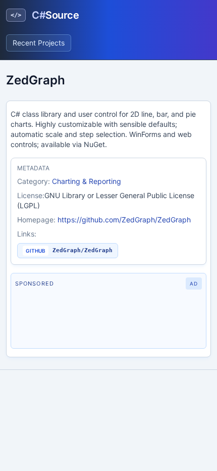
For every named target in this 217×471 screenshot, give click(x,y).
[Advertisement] (108, 319)
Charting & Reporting (86, 181)
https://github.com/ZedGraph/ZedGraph (124, 219)
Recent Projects (39, 42)
